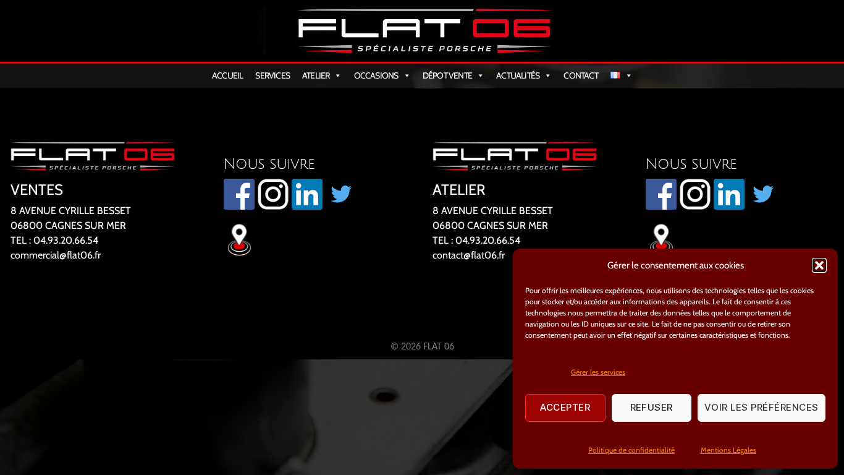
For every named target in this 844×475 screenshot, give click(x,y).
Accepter (565, 407)
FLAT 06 (438, 347)
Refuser (651, 407)
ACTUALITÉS (517, 75)
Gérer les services (598, 372)
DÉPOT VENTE (447, 75)
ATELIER (315, 75)
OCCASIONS (376, 75)
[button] (819, 265)
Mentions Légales (728, 450)
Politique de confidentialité (631, 450)
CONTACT (580, 75)
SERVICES (272, 75)
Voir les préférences (761, 407)
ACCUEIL (227, 75)
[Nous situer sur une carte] (317, 238)
